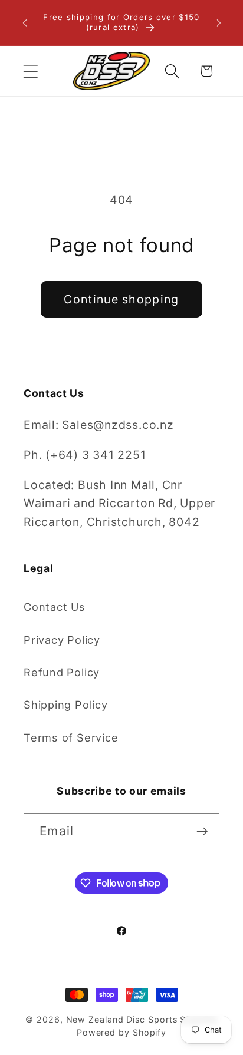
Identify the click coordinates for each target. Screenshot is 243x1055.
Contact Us (55, 606)
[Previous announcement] (25, 23)
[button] (30, 71)
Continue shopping (121, 299)
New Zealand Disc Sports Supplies (142, 1019)
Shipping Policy (66, 704)
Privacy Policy (62, 639)
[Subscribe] (202, 831)
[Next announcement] (219, 23)
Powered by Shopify (121, 1032)
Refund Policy (62, 672)
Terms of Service (71, 737)
